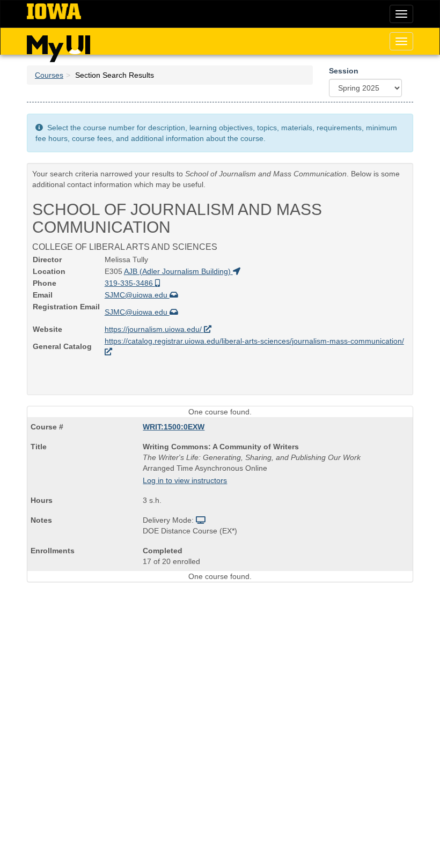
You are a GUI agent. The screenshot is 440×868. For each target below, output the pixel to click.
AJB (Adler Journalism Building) (178, 271)
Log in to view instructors (185, 480)
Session (343, 70)
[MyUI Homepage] (58, 45)
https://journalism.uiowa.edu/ (154, 329)
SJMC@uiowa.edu (137, 295)
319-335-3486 (130, 283)
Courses (49, 75)
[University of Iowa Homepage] (54, 12)
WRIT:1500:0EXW (173, 426)
